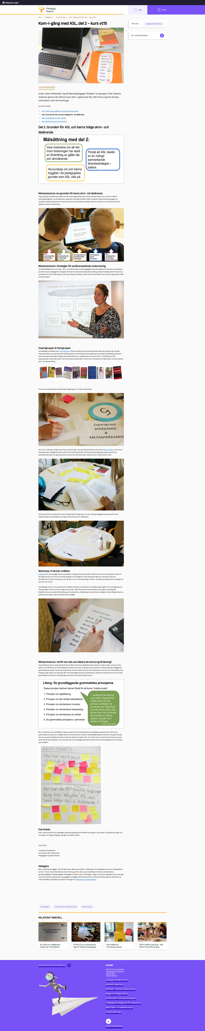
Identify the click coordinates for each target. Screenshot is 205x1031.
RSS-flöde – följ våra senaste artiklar (120, 989)
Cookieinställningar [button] (113, 1012)
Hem (40, 17)
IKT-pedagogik (44, 907)
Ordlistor (41, 574)
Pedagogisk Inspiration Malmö (85, 879)
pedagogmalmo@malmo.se (117, 980)
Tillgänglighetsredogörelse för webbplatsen (123, 1003)
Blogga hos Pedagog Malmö (117, 994)
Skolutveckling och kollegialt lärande (65, 907)
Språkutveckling (87, 907)
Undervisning (60, 17)
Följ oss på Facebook (114, 1026)
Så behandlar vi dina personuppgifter (121, 998)
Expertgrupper (64, 351)
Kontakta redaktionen (115, 985)
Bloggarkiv (49, 17)
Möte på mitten (108, 450)
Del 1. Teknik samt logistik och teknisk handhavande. (60, 111)
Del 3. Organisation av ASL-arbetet (54, 118)
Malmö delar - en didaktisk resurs (119, 1007)
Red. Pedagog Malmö (47, 87)
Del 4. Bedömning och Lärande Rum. (54, 121)
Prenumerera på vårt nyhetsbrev (51, 965)
